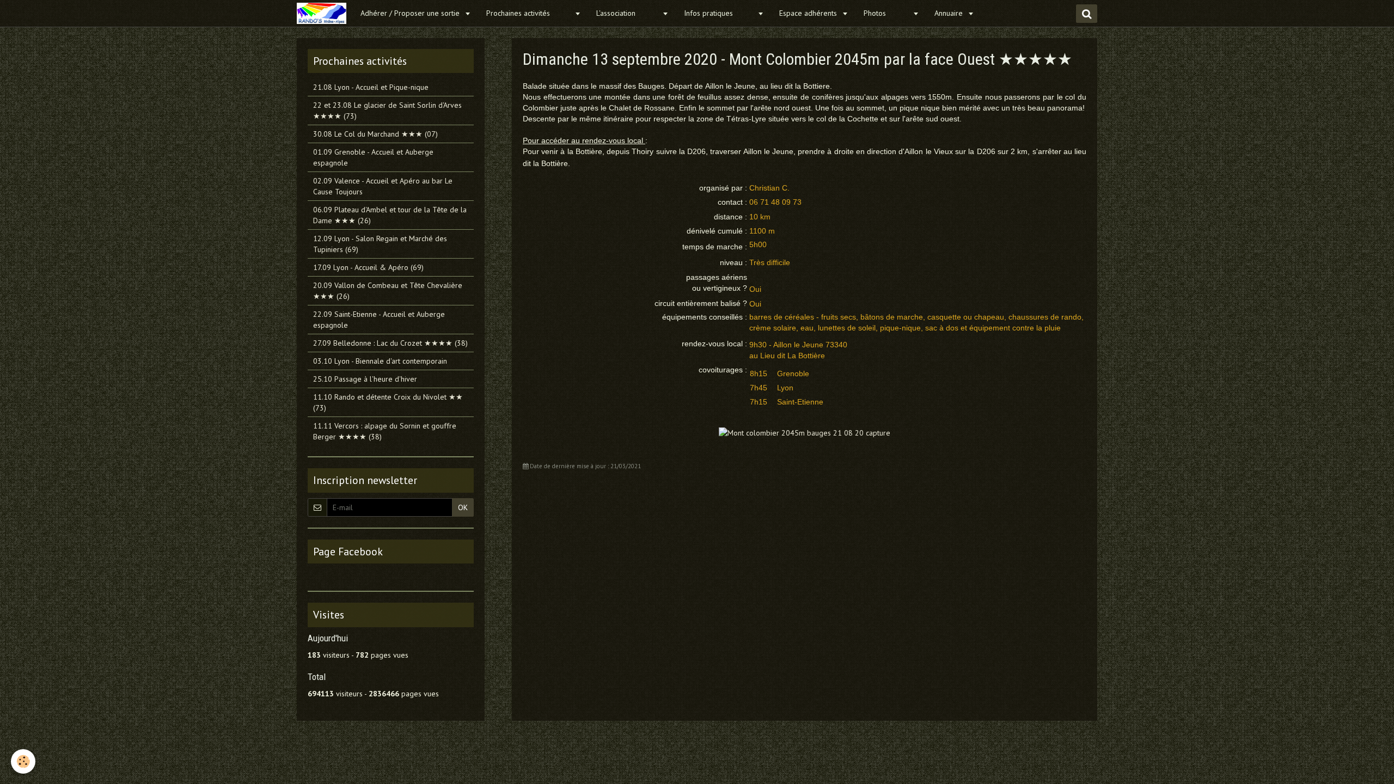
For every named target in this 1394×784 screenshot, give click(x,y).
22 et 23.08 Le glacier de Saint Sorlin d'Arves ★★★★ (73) (387, 110)
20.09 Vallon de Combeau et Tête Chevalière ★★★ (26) (387, 290)
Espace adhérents (809, 13)
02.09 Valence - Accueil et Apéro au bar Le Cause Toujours (383, 186)
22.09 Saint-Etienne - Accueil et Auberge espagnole (379, 319)
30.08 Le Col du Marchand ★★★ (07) (375, 134)
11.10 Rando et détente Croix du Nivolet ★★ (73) (388, 402)
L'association (627, 13)
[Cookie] (23, 761)
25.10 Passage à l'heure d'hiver (365, 379)
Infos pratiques (719, 13)
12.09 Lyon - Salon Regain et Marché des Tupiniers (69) (380, 244)
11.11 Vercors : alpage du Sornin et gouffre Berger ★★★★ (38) (384, 431)
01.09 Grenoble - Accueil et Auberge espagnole (373, 157)
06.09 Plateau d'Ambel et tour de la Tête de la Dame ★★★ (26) (390, 215)
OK (463, 507)
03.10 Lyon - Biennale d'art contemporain (380, 361)
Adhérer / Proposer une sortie (411, 13)
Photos (887, 13)
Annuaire (949, 13)
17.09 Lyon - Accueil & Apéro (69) (368, 267)
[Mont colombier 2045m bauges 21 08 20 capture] (804, 432)
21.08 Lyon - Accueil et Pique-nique (371, 87)
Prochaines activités (529, 13)
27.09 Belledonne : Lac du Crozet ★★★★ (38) (390, 343)
